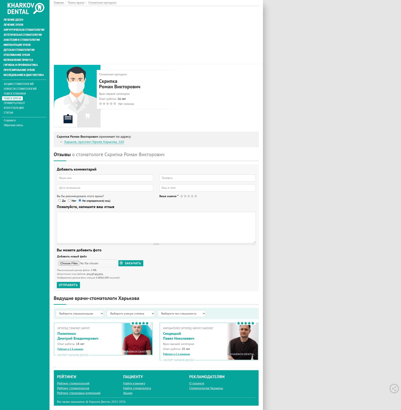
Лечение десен (13, 19)
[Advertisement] (156, 35)
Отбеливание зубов (17, 55)
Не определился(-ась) (96, 201)
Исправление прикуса (18, 60)
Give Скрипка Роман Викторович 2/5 (185, 196)
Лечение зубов (13, 24)
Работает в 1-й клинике (70, 349)
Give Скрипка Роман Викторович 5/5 (196, 196)
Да (64, 201)
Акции (127, 393)
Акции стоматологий (19, 84)
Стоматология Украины (206, 388)
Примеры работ (14, 103)
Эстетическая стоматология (23, 34)
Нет (74, 201)
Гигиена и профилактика (21, 65)
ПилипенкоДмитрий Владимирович (77, 336)
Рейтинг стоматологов (73, 388)
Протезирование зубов (19, 70)
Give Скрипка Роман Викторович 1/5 (182, 196)
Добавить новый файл (72, 256)
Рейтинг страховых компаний (78, 393)
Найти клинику (134, 383)
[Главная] (25, 9)
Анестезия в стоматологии (22, 39)
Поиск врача (12, 98)
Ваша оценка (168, 196)
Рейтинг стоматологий (73, 383)
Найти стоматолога (137, 388)
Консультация (14, 108)
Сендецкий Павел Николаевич (178, 336)
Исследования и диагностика (24, 75)
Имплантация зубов (17, 44)
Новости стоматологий (20, 89)
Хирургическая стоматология (24, 29)
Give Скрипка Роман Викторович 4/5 (192, 196)
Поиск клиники (15, 93)
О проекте (10, 120)
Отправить (68, 285)
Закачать (132, 263)
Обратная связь (13, 125)
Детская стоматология (19, 49)
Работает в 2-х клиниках (176, 354)
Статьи (8, 112)
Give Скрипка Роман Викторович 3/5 (189, 196)
